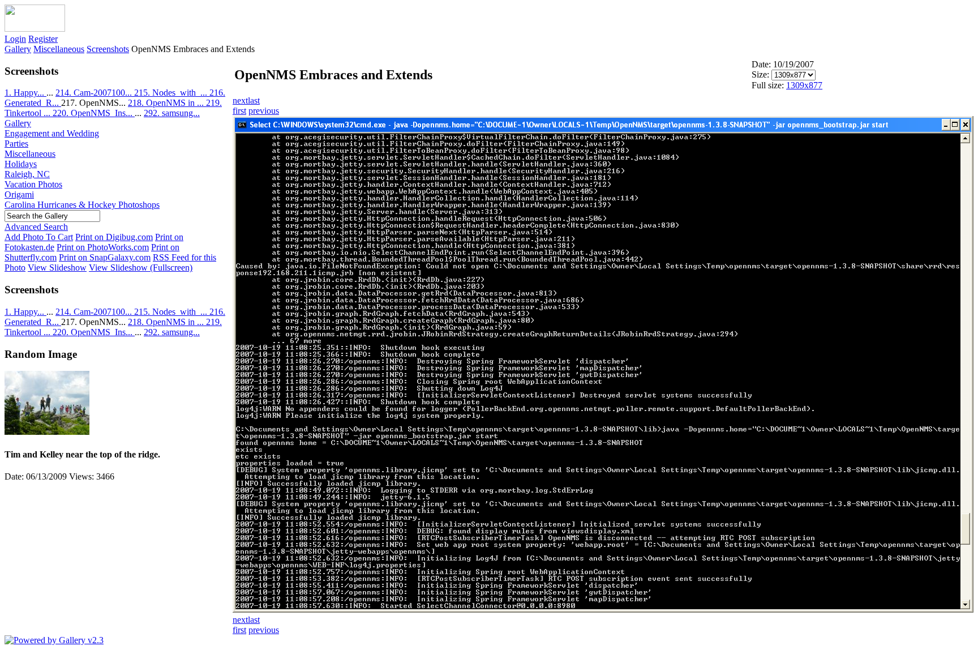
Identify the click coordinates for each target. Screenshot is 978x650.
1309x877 (804, 85)
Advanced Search (36, 227)
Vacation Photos (33, 184)
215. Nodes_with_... (171, 92)
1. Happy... (25, 92)
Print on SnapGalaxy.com (105, 257)
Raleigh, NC (27, 174)
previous (263, 111)
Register (43, 39)
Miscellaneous (58, 49)
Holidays (21, 164)
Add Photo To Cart (39, 237)
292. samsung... (172, 113)
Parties (16, 143)
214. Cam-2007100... (94, 92)
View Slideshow (57, 267)
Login (15, 39)
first (239, 111)
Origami (19, 194)
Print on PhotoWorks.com (103, 247)
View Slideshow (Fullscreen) (140, 267)
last (254, 100)
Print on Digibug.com (114, 237)
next (240, 100)
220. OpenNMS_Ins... (94, 113)
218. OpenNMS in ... (167, 103)
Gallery (18, 49)
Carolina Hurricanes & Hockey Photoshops (82, 204)
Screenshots (108, 49)
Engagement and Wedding (52, 133)
